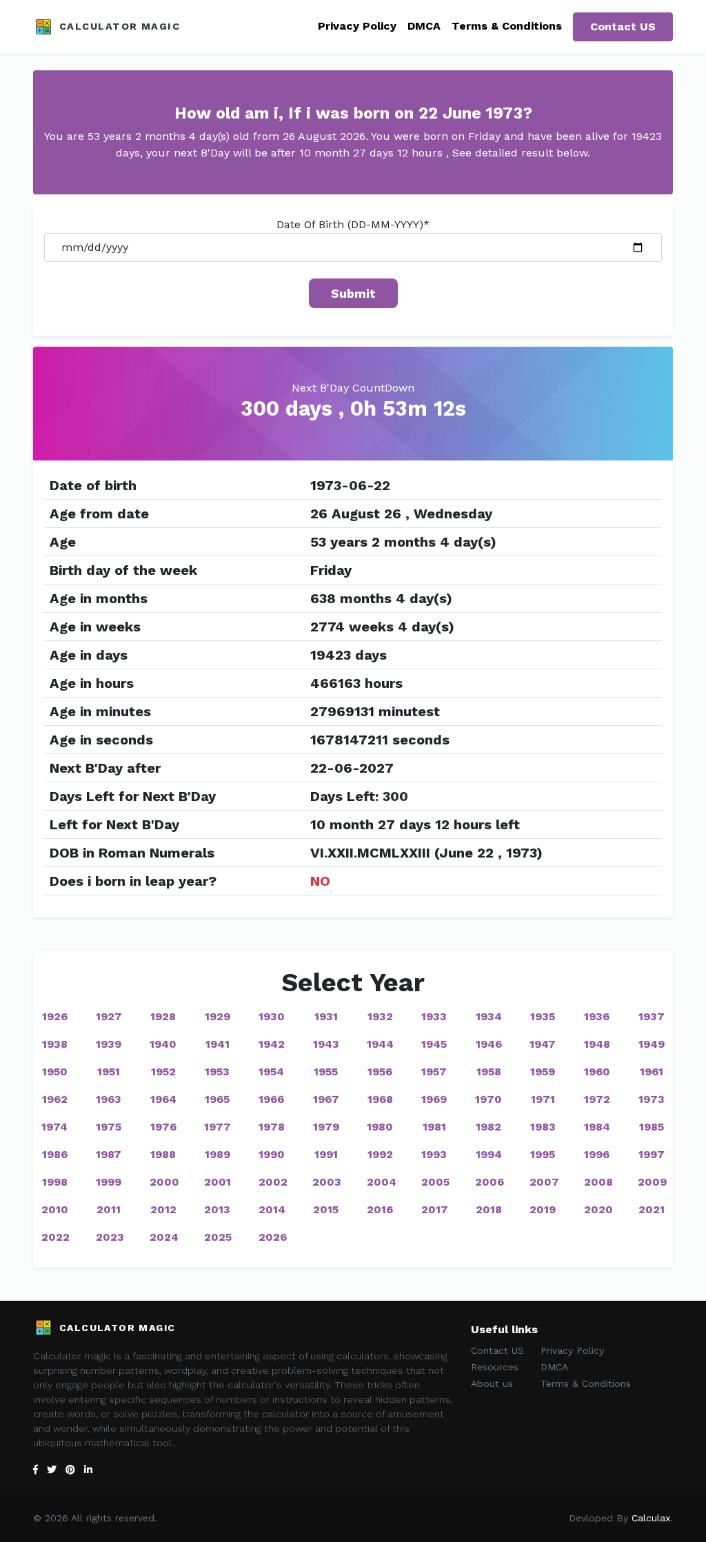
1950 (55, 1071)
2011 (109, 1209)
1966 (271, 1099)
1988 (163, 1154)
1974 (54, 1126)
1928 (163, 1016)
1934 (489, 1016)
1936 (596, 1016)
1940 (163, 1044)
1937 (651, 1016)
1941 (217, 1044)
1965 (217, 1099)
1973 (651, 1099)
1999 (108, 1181)
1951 (108, 1071)
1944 (380, 1044)
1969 (434, 1099)
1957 (434, 1071)
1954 (271, 1071)
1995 (542, 1154)
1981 (434, 1126)
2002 (273, 1181)
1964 (163, 1099)
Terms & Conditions (507, 25)
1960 (597, 1071)
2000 (164, 1181)
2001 (217, 1181)
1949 (651, 1044)
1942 (272, 1044)
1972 (597, 1099)
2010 (54, 1209)
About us (492, 1383)
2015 (326, 1209)
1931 (326, 1016)
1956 (379, 1071)
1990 (272, 1154)
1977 (217, 1126)
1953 (217, 1071)
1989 (217, 1154)
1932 (380, 1016)
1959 (542, 1071)
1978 (272, 1126)
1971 (543, 1099)
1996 (596, 1154)
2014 (272, 1209)
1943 (326, 1044)
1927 (109, 1016)
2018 (489, 1209)
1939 (108, 1044)
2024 (164, 1237)
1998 (55, 1181)
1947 (543, 1044)
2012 (163, 1209)
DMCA (424, 25)
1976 (163, 1126)
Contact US (623, 26)
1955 (326, 1071)
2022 (55, 1237)
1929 (217, 1016)
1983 (543, 1126)
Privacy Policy (357, 25)
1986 (55, 1154)
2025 (218, 1237)
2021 (651, 1209)
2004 (381, 1181)
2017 (434, 1209)
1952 (163, 1071)
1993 (434, 1154)
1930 (272, 1016)
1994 (489, 1154)
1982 (488, 1126)
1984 (597, 1126)
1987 (108, 1154)
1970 (488, 1099)
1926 (55, 1016)
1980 (380, 1126)
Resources (494, 1366)
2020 (598, 1209)
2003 (326, 1181)
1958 (488, 1071)
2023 (110, 1237)
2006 (489, 1181)
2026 (273, 1237)
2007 (544, 1181)
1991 (326, 1154)
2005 (435, 1181)
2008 (598, 1181)
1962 (55, 1099)
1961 (651, 1071)
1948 (597, 1044)
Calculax (651, 1517)
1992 (380, 1154)
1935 (542, 1016)
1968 (380, 1099)
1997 (651, 1154)
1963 (108, 1099)
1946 (489, 1044)
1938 (55, 1044)
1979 (326, 1126)
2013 (217, 1209)
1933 (434, 1016)
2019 (543, 1209)
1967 (326, 1099)
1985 (651, 1126)
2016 (380, 1209)
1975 (108, 1126)
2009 (652, 1181)
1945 (434, 1044)
